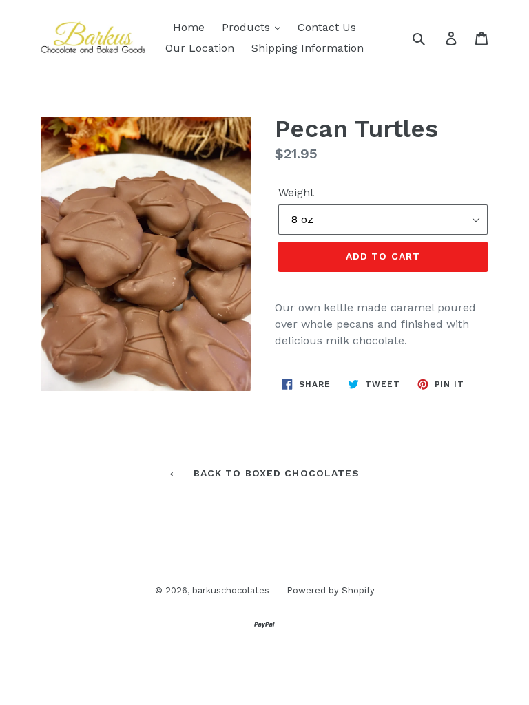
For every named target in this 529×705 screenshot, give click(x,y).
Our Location (199, 47)
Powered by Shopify (331, 590)
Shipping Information (307, 47)
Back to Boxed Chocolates (275, 472)
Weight (296, 192)
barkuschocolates (230, 590)
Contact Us (327, 27)
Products (247, 27)
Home (189, 27)
